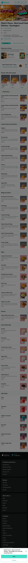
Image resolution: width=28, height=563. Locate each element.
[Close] (26, 551)
